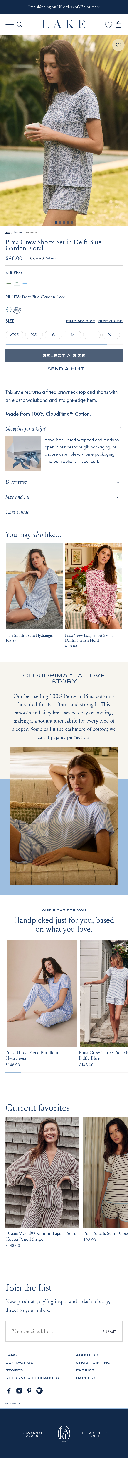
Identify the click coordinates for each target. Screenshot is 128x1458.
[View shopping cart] (118, 25)
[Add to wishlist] (118, 45)
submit (109, 1331)
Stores (14, 1370)
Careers (86, 1378)
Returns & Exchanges (32, 1378)
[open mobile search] (19, 24)
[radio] (9, 285)
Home (7, 232)
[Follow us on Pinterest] (29, 1390)
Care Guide (17, 512)
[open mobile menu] (9, 24)
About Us (87, 1355)
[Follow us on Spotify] (39, 1390)
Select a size (64, 355)
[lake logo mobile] (64, 27)
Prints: (35, 297)
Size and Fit (17, 496)
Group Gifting (93, 1363)
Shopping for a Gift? (25, 428)
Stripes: (13, 272)
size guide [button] (110, 321)
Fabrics (85, 1370)
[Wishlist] (108, 28)
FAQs (11, 1355)
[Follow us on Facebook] (8, 1390)
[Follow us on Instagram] (19, 1390)
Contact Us (19, 1363)
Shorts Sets (17, 232)
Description (16, 481)
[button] (80, 321)
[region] (64, 335)
